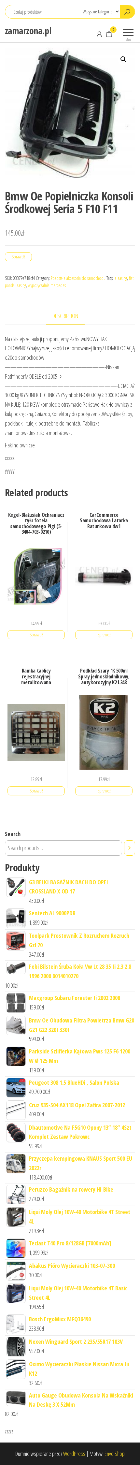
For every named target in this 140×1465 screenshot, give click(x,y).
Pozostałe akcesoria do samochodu (78, 278)
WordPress (74, 1454)
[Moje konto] (99, 34)
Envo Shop (115, 1454)
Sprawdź (18, 257)
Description (65, 316)
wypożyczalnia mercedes (47, 285)
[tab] (70, 316)
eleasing (121, 278)
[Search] (129, 847)
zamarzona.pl (28, 30)
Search (13, 834)
